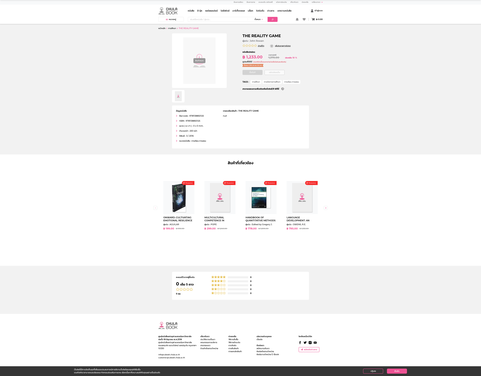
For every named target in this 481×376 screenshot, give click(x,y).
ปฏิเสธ (373, 371)
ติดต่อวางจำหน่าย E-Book (268, 354)
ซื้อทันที (252, 72)
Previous (155, 208)
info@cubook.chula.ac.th (169, 354)
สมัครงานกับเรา (263, 348)
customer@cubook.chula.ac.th (171, 357)
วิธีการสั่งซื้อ (233, 339)
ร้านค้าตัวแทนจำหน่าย (209, 348)
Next (326, 208)
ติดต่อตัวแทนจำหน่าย (265, 351)
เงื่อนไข (259, 339)
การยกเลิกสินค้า (235, 351)
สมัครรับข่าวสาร (310, 349)
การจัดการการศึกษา (272, 82)
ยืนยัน (396, 371)
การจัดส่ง (232, 345)
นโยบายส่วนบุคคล (264, 336)
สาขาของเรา (205, 345)
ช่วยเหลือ (232, 336)
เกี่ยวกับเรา (205, 336)
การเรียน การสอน (291, 82)
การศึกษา (256, 82)
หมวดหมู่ (172, 19)
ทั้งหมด (258, 19)
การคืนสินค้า (233, 348)
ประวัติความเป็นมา (207, 339)
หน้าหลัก (161, 28)
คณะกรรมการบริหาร (208, 342)
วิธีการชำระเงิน (234, 342)
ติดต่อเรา (260, 345)
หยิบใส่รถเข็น (274, 72)
